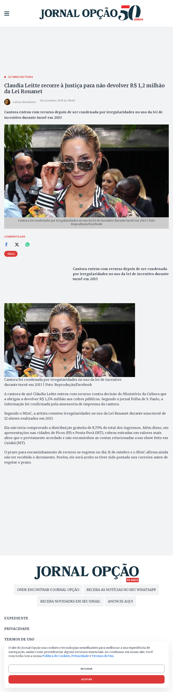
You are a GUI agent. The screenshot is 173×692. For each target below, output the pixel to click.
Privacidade (17, 629)
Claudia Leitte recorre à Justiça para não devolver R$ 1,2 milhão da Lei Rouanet (84, 88)
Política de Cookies (56, 656)
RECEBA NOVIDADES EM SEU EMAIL (70, 601)
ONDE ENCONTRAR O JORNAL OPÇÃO (48, 590)
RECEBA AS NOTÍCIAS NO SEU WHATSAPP (121, 590)
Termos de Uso (103, 656)
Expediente (16, 618)
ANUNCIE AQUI (120, 601)
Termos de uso (19, 639)
